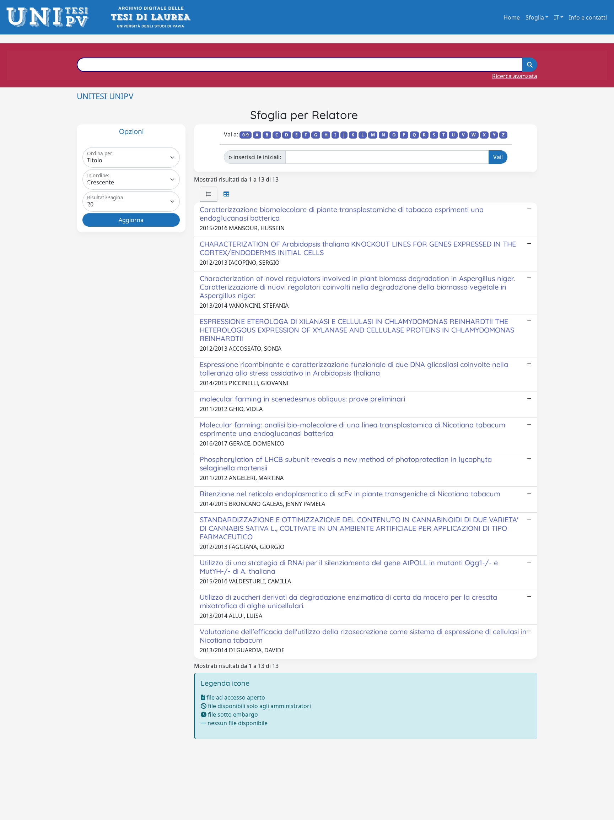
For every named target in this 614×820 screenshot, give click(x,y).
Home (511, 17)
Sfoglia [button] (535, 17)
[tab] (208, 194)
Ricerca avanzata (514, 76)
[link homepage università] (150, 17)
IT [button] (556, 17)
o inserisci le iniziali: (254, 157)
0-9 (245, 135)
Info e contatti (588, 17)
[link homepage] (49, 17)
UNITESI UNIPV (105, 96)
